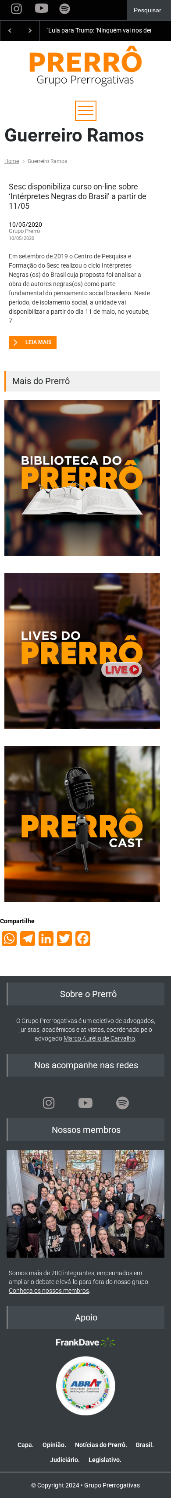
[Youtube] (85, 1103)
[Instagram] (49, 1103)
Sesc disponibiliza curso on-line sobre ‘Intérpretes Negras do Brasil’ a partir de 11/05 (77, 196)
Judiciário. (65, 1459)
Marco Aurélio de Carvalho (99, 1038)
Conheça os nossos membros (49, 1290)
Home (11, 161)
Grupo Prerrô (24, 231)
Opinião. (54, 1444)
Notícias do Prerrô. (101, 1444)
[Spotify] (122, 1103)
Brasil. (145, 1444)
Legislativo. (105, 1459)
